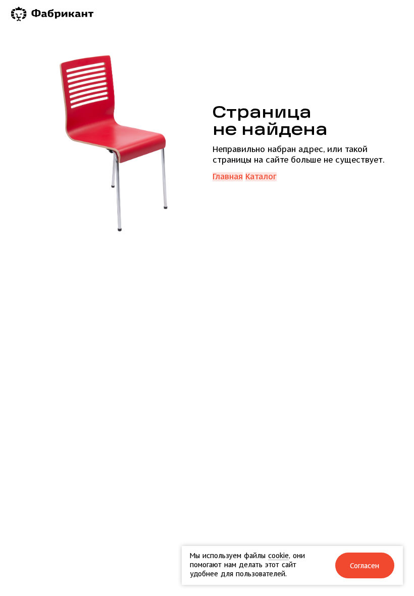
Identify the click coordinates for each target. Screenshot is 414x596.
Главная (228, 176)
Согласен (365, 566)
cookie (278, 556)
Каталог (261, 176)
